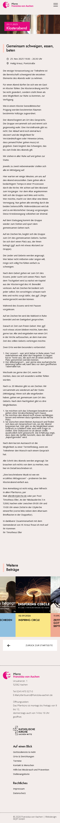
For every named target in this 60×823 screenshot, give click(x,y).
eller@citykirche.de (17, 495)
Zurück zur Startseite (39, 645)
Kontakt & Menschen (23, 765)
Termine (17, 761)
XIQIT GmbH (19, 818)
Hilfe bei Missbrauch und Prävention (31, 770)
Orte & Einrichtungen (23, 756)
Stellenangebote (21, 774)
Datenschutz (19, 793)
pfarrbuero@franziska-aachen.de (36, 695)
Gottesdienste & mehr (24, 752)
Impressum (19, 789)
